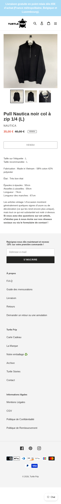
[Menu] (55, 23)
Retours (11, 306)
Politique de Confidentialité (20, 419)
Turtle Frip (34, 476)
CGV (9, 410)
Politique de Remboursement (22, 427)
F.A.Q (10, 280)
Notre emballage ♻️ (17, 354)
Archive (11, 363)
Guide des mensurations (20, 289)
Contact (11, 380)
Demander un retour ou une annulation (27, 315)
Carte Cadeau (14, 337)
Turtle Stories (13, 371)
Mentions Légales (16, 402)
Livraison (11, 298)
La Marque (12, 345)
